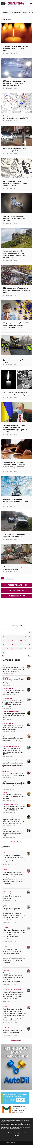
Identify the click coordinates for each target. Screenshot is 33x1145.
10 (8, 641)
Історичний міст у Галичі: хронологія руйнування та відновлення (12, 896)
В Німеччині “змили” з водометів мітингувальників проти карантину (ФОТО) (16, 290)
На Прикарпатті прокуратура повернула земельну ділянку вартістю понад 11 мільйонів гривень (14, 465)
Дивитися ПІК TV (18, 596)
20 (21, 645)
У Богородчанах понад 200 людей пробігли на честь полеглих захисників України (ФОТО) (12, 751)
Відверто (6, 970)
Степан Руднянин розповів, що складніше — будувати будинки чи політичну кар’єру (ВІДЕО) (13, 669)
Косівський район (7, 677)
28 (25, 648)
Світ (4, 852)
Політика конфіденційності (16, 1133)
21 (25, 645)
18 (12, 645)
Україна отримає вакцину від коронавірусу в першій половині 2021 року (15, 218)
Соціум (4, 735)
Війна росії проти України (10, 760)
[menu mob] (31, 3)
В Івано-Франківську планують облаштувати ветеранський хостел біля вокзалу (13, 727)
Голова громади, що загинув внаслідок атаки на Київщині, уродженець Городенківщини (12, 764)
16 (3, 645)
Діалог (6, 846)
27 (21, 648)
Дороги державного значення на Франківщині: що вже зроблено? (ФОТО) (15, 360)
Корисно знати (7, 698)
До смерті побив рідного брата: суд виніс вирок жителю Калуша (13, 774)
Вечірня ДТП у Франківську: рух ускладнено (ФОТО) (14, 150)
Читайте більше (16, 842)
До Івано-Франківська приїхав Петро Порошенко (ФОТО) (13, 691)
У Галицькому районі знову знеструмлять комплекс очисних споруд (15, 501)
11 (12, 641)
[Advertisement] (15, 610)
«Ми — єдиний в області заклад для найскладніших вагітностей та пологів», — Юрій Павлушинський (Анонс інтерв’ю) (14, 934)
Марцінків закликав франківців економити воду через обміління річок (14, 785)
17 (8, 645)
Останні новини (11, 659)
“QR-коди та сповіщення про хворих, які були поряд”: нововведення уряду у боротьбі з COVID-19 (15, 428)
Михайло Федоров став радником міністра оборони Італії (12, 833)
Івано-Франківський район (10, 711)
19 (16, 645)
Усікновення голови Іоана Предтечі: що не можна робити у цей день (13, 796)
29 (30, 648)
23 (3, 648)
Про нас (16, 1135)
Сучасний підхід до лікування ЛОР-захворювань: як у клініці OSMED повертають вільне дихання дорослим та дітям (13, 703)
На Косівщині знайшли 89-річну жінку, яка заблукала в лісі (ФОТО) (13, 681)
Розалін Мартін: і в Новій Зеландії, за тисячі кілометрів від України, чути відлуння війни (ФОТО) (14, 859)
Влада (4, 665)
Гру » (30, 656)
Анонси (5, 927)
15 (30, 641)
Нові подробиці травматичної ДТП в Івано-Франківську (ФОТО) (16, 535)
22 (30, 645)
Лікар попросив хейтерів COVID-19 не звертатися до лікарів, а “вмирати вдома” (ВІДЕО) (16, 325)
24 (8, 648)
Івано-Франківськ (7, 688)
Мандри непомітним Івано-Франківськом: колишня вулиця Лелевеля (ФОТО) (15, 183)
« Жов (3, 656)
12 (16, 641)
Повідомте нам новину (18, 585)
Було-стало (7, 891)
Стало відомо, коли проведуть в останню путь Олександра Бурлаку (16, 394)
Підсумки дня (18, 590)
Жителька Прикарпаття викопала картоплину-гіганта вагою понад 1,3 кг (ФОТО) (12, 738)
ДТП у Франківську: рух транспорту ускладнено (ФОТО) (16, 568)
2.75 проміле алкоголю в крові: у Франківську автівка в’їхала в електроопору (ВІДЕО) (15, 83)
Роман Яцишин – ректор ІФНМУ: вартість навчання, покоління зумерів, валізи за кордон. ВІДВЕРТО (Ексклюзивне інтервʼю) (13, 977)
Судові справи (6, 771)
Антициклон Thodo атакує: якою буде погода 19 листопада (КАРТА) (15, 117)
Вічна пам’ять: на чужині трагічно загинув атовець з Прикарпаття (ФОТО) (15, 48)
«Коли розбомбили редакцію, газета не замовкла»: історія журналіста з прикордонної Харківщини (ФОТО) (13, 995)
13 (21, 641)
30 (3, 652)
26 (16, 648)
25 (12, 648)
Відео (5, 946)
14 (25, 641)
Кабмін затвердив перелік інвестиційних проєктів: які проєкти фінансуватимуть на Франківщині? (14, 254)
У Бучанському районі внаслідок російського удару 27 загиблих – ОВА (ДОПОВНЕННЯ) (13, 808)
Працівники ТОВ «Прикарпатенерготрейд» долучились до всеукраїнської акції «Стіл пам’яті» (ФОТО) (13, 820)
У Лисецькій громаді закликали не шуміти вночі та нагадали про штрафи (13, 715)
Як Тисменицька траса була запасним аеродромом (12, 1031)
